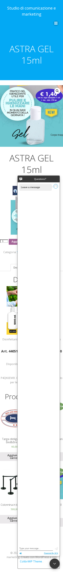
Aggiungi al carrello (15, 456)
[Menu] (56, 23)
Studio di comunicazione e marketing (31, 11)
